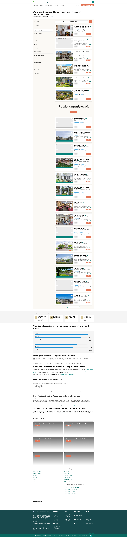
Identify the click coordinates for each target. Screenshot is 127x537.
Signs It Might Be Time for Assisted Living (45, 424)
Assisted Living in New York (67, 374)
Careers (76, 523)
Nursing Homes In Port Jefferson (70, 489)
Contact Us (77, 524)
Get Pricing (89, 33)
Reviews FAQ (77, 522)
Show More (73, 307)
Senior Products (57, 520)
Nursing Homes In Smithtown (70, 497)
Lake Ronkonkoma (37, 473)
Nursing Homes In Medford (69, 491)
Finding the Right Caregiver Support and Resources (78, 424)
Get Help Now (73, 111)
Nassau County (67, 477)
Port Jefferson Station (37, 471)
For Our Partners (68, 520)
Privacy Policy (57, 524)
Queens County (67, 481)
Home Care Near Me (90, 521)
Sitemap (55, 522)
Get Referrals (67, 519)
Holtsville (35, 475)
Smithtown (35, 479)
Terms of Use (42, 528)
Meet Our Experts (78, 515)
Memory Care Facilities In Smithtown (71, 495)
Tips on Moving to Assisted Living (74, 454)
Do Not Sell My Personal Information (57, 527)
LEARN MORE (89, 31)
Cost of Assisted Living (40, 454)
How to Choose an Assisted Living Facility (76, 439)
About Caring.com (78, 514)
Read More (37, 425)
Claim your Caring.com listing (40, 502)
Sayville (34, 481)
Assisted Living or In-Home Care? (43, 439)
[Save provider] (72, 26)
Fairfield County (67, 473)
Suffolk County (67, 471)
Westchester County (68, 479)
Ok (90, 535)
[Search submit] (90, 21)
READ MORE (51, 16)
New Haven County (68, 475)
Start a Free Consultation (87, 5)
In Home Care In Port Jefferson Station (71, 487)
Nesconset (35, 477)
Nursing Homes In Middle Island (70, 493)
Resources (56, 519)
